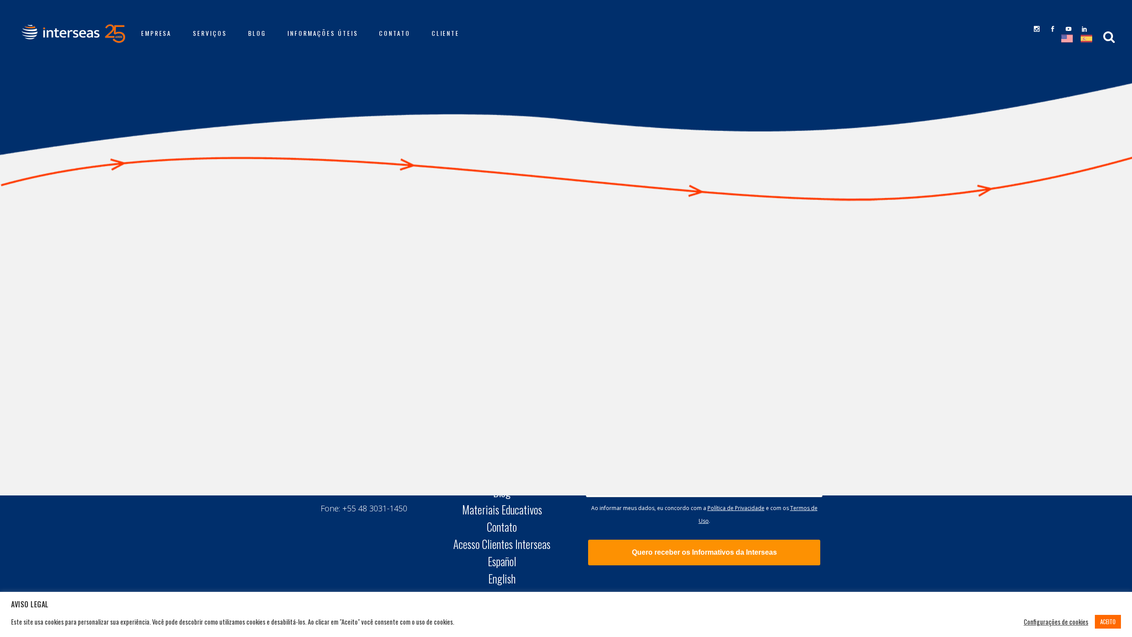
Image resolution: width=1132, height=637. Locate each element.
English (502, 578)
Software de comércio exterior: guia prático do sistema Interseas (382, 334)
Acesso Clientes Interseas (502, 544)
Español (502, 561)
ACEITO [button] (1108, 621)
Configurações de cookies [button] (1056, 622)
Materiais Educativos (502, 509)
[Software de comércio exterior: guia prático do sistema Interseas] (383, 263)
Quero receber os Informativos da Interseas (704, 552)
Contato (502, 527)
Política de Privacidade (736, 508)
